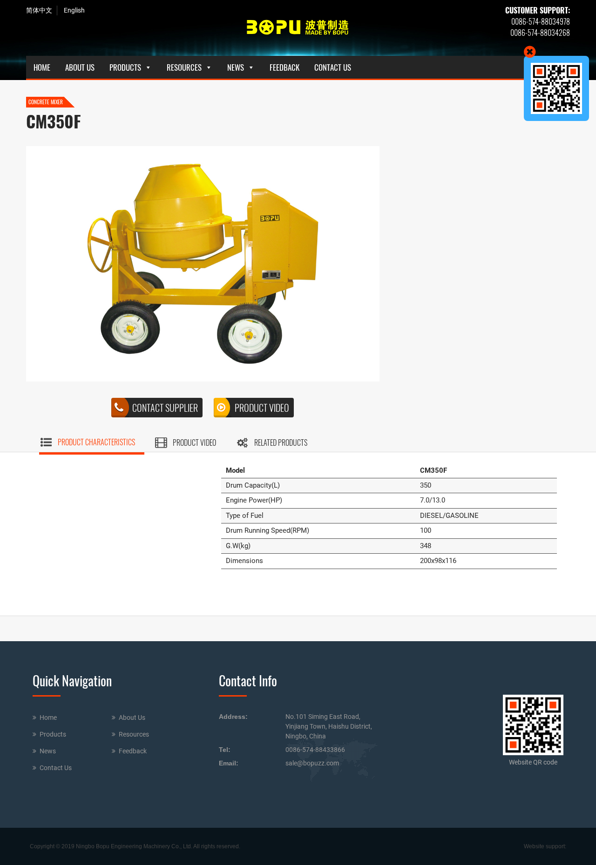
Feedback (284, 67)
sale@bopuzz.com (312, 763)
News (235, 67)
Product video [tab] (194, 442)
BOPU (298, 28)
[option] (202, 264)
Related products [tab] (280, 442)
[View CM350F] (202, 264)
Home (42, 67)
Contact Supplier (165, 408)
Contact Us (332, 67)
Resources (184, 67)
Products (125, 67)
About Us (80, 67)
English (74, 10)
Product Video (262, 408)
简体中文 (39, 10)
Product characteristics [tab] (96, 442)
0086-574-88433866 (315, 749)
